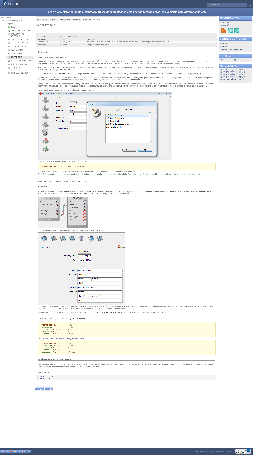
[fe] (19, 451)
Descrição (224, 43)
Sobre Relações (17, 27)
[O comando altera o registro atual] (230, 30)
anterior (39, 389)
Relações (9, 24)
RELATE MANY (17, 50)
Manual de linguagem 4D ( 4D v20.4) (232, 76)
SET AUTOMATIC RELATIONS (17, 69)
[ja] (23, 451)
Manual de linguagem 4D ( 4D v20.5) (232, 78)
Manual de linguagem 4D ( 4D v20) (232, 70)
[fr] (3, 451)
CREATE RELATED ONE (20, 31)
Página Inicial (6, 17)
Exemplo (223, 46)
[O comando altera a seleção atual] (237, 30)
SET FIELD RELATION (19, 73)
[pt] (27, 451)
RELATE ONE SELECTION (21, 61)
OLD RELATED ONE (19, 46)
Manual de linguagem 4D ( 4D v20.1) (232, 71)
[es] (15, 451)
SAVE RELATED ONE (19, 64)
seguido (48, 389)
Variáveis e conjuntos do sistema (232, 49)
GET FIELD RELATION (20, 39)
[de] (11, 451)
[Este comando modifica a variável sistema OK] (223, 30)
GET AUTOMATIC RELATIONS (17, 35)
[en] (7, 451)
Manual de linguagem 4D (13, 21)
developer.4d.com (195, 12)
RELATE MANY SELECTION (22, 53)
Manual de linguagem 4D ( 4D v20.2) (232, 73)
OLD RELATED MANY (19, 43)
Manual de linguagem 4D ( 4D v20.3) (232, 74)
